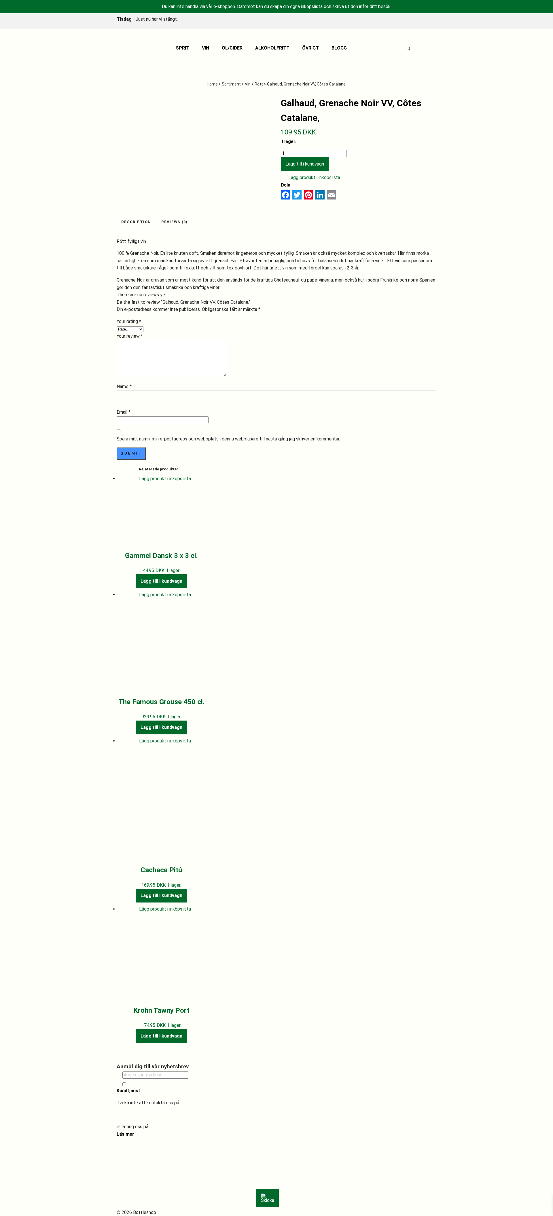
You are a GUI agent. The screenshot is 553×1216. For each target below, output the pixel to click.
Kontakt (130, 1175)
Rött (259, 84)
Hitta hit (130, 1160)
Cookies (130, 1197)
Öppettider (133, 1168)
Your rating (129, 321)
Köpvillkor (132, 1190)
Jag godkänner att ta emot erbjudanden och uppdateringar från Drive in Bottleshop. (190, 1084)
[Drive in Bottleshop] (131, 48)
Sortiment (231, 84)
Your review (130, 336)
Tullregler (132, 1182)
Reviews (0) (174, 222)
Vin (205, 48)
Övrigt (310, 48)
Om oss (130, 1153)
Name (124, 386)
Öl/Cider (232, 48)
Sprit (182, 48)
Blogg (339, 48)
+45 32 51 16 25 (166, 1126)
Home (212, 84)
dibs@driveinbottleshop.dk (144, 1114)
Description (136, 222)
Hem (127, 1146)
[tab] (136, 222)
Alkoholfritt (272, 48)
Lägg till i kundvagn (304, 164)
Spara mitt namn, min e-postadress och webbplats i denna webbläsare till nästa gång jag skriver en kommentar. (228, 439)
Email (123, 412)
